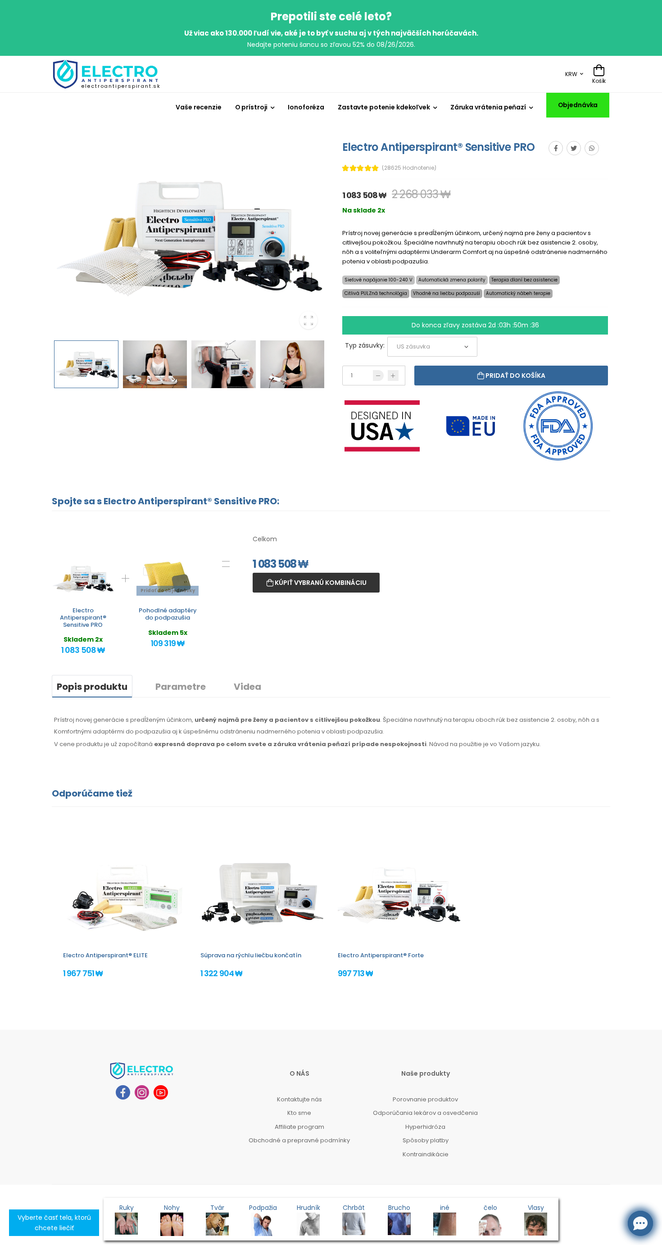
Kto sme (299, 1113)
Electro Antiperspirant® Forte (381, 955)
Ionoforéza (306, 107)
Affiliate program (299, 1127)
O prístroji (251, 107)
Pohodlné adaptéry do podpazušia (168, 614)
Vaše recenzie (198, 107)
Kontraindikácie (426, 1154)
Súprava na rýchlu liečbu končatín (250, 955)
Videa (247, 686)
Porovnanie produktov (425, 1099)
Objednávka (578, 104)
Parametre (180, 686)
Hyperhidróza (425, 1127)
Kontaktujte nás (299, 1099)
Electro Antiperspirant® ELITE (105, 955)
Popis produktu (92, 686)
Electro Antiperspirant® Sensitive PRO (83, 617)
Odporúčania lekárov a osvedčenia (425, 1113)
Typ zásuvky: (365, 345)
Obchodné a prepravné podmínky (299, 1140)
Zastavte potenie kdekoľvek (384, 107)
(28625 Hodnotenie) (409, 168)
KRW (571, 74)
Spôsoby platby (426, 1140)
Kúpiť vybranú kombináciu (320, 582)
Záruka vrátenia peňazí (488, 107)
